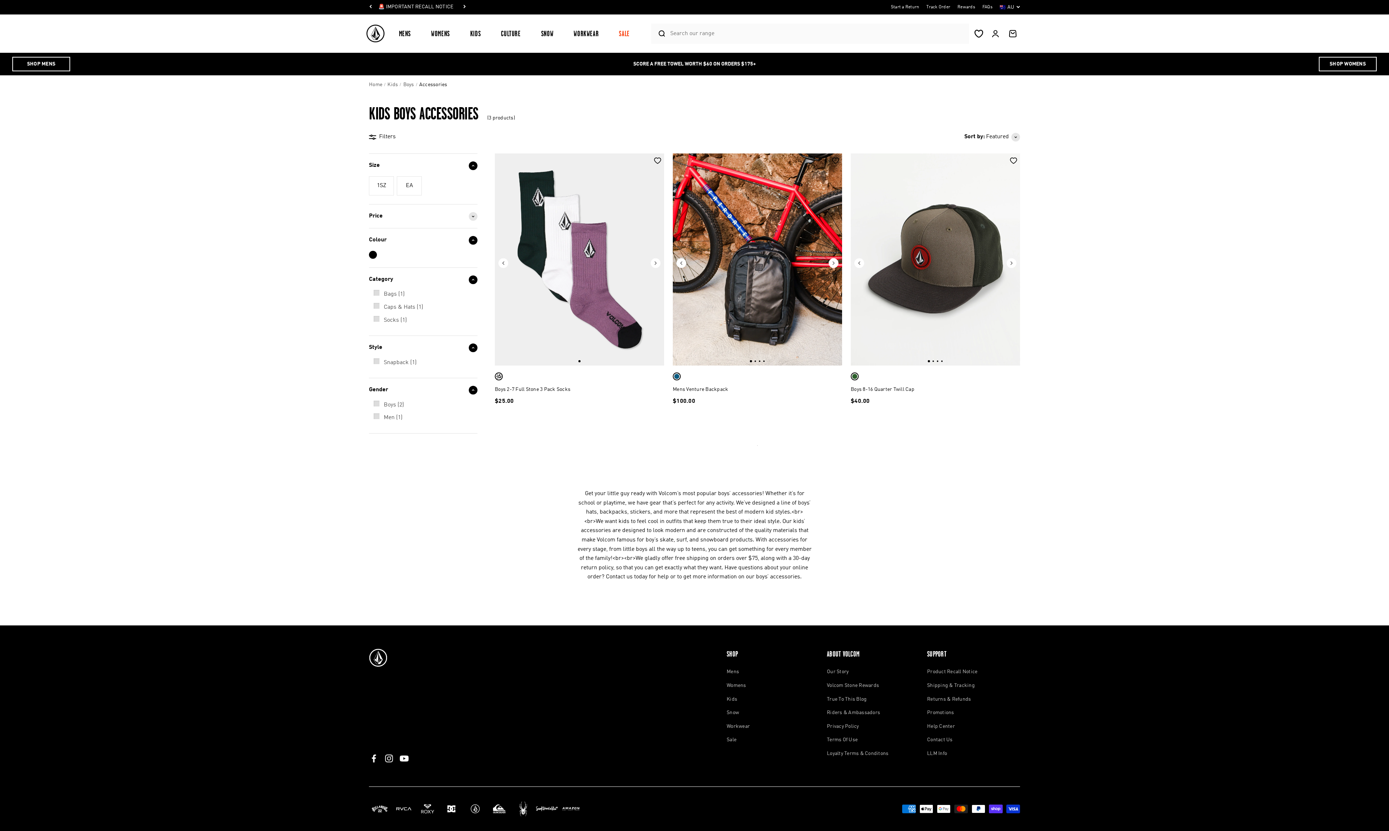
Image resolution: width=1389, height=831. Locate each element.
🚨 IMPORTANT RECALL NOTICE (415, 6)
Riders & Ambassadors (853, 712)
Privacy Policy (843, 726)
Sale (624, 33)
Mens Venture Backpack (700, 389)
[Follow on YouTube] (404, 758)
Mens (405, 33)
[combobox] (818, 33)
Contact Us (940, 739)
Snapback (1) (400, 363)
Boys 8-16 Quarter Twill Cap (882, 389)
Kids (475, 33)
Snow (547, 33)
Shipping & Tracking (951, 685)
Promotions (940, 712)
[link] (381, 185)
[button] (408, 33)
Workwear (586, 33)
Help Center (941, 726)
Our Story (838, 671)
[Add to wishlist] (657, 160)
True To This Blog (847, 699)
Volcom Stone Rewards (853, 685)
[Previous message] (371, 7)
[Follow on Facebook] (374, 758)
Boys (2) (394, 405)
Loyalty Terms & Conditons (857, 753)
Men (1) (393, 418)
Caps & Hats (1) (403, 307)
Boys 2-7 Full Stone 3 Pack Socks (532, 389)
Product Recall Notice (952, 671)
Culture (511, 33)
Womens (440, 33)
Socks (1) (395, 320)
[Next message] (464, 7)
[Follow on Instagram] (389, 758)
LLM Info (937, 753)
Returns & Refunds (949, 699)
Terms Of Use (842, 739)
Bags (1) (394, 294)
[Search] (659, 34)
